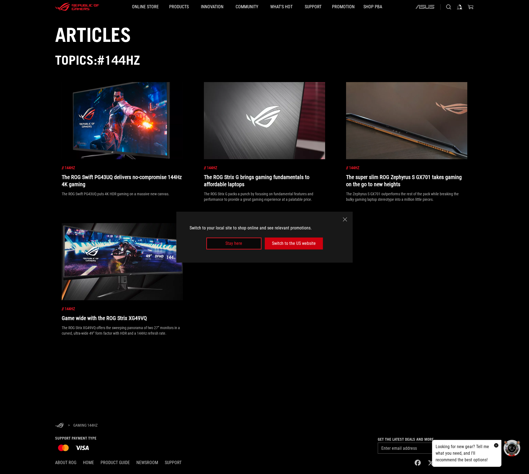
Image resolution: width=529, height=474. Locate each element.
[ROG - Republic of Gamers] (77, 7)
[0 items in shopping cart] (470, 7)
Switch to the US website (294, 243)
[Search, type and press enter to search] (448, 6)
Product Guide (115, 462)
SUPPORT (173, 462)
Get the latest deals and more (406, 439)
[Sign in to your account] (459, 7)
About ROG (65, 462)
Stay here (233, 243)
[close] (345, 219)
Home (88, 462)
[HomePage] (59, 426)
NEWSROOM (147, 462)
